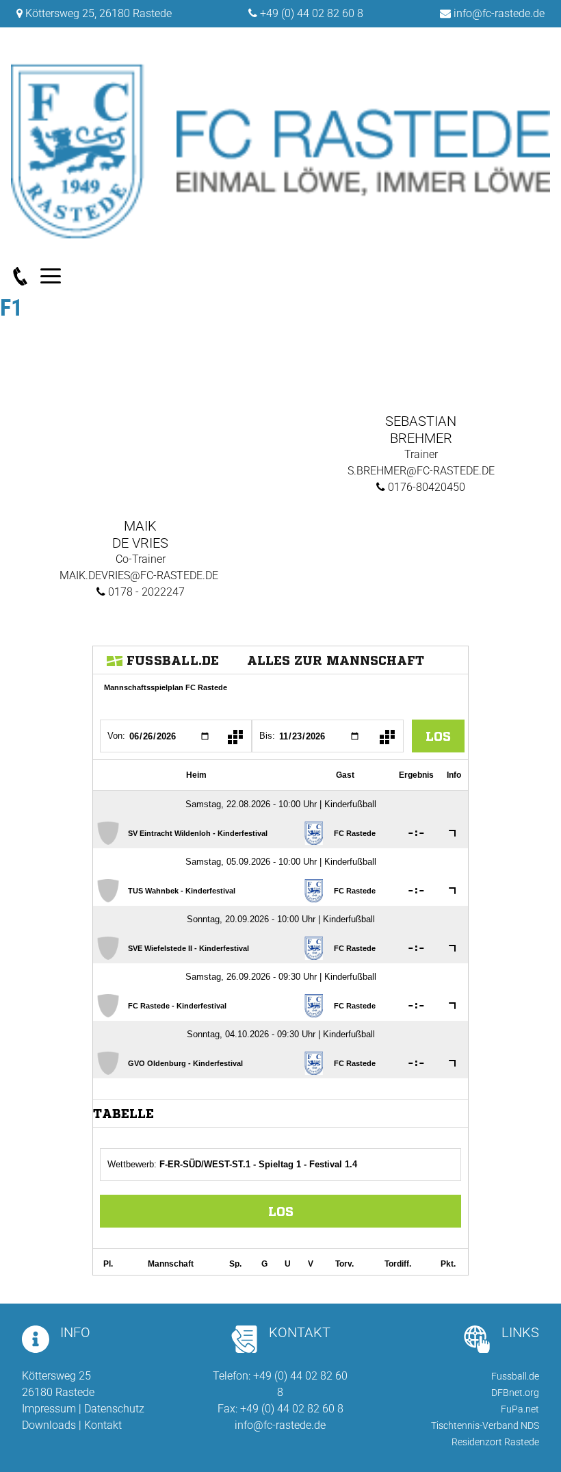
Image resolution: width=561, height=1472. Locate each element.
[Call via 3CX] (25, 276)
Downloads (49, 1425)
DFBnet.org (515, 1392)
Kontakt (103, 1425)
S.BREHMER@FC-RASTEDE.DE (421, 470)
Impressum (49, 1408)
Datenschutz (114, 1408)
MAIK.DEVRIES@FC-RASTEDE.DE (140, 575)
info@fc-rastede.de (499, 13)
